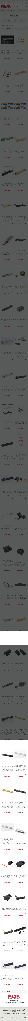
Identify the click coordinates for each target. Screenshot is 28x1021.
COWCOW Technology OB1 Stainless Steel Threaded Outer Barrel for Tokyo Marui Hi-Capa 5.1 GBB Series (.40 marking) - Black (7, 769)
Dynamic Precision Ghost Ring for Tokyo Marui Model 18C (20, 877)
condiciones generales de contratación (15, 1018)
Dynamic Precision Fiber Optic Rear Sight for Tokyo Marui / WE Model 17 (7, 877)
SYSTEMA (14, 1011)
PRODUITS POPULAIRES (17, 1010)
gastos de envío (14, 1017)
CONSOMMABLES (7, 1010)
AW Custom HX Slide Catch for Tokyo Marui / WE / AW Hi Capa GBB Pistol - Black (20, 910)
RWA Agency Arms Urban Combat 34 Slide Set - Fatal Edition (20, 978)
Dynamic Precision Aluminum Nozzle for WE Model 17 (20, 843)
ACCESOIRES (11, 1009)
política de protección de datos (16, 1019)
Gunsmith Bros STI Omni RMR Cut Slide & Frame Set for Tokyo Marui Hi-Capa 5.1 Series (20, 943)
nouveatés (18, 1013)
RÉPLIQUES (4, 1009)
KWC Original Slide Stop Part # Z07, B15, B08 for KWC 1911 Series (7, 944)
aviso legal (8, 1017)
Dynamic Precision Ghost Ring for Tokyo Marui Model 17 (7, 910)
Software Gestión (3, 1018)
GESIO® (2, 1020)
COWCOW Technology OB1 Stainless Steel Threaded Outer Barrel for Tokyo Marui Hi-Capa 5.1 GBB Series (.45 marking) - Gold (7, 805)
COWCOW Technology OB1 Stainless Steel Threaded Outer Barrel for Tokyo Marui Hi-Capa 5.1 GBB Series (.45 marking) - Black (20, 805)
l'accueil (4, 1013)
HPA (24, 1010)
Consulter (7, 776)
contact (24, 1013)
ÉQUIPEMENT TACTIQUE (20, 1009)
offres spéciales (11, 1013)
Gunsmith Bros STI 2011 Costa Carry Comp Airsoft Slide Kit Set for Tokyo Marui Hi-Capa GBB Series (7, 977)
